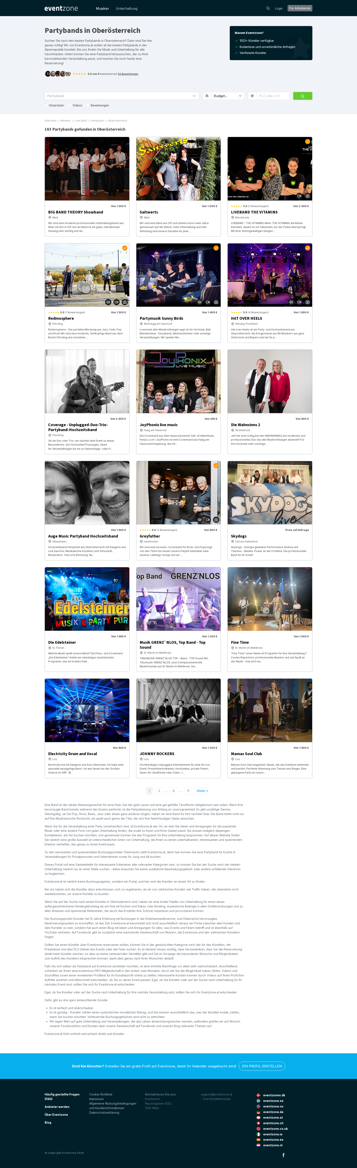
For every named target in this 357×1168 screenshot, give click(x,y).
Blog (48, 1122)
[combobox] (273, 96)
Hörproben (56, 105)
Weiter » (202, 791)
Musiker (102, 8)
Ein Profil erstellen (262, 1066)
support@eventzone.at (216, 1094)
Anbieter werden (57, 1106)
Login (279, 8)
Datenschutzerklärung (104, 1112)
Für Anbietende (300, 8)
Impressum (96, 1099)
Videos (77, 105)
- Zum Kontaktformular (216, 1099)
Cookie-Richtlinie (100, 1094)
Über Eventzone (56, 1114)
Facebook (283, 1155)
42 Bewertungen (128, 73)
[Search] (268, 8)
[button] (122, 96)
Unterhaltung (126, 8)
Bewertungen (100, 105)
